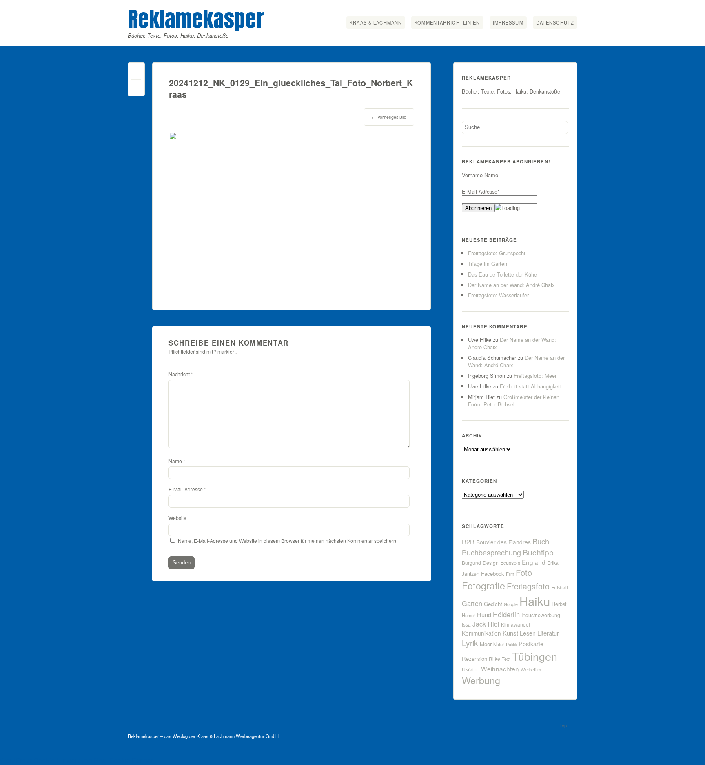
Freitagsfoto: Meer (535, 375)
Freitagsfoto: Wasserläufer (498, 295)
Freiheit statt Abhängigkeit (530, 386)
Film (510, 574)
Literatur (548, 633)
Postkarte (531, 643)
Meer (486, 644)
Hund (484, 614)
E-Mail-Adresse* (480, 191)
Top (563, 725)
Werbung (481, 680)
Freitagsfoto (528, 586)
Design (491, 563)
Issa (466, 624)
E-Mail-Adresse (187, 489)
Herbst (559, 604)
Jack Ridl (485, 624)
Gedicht (493, 604)
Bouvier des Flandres (503, 542)
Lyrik (470, 642)
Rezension (474, 658)
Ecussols (510, 563)
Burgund (471, 562)
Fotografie (483, 585)
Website (177, 517)
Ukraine (470, 669)
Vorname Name (480, 175)
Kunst (510, 633)
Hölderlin (506, 614)
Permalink (136, 73)
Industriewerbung (540, 615)
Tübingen (534, 656)
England (533, 562)
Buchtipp (538, 552)
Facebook (492, 574)
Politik (511, 644)
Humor (468, 615)
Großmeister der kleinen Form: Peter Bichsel (513, 400)
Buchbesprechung (491, 552)
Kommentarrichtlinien (447, 22)
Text (506, 659)
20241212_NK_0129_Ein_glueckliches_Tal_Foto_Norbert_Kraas (291, 88)
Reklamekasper (196, 19)
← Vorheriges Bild (389, 117)
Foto (524, 572)
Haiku (534, 600)
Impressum (508, 22)
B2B (468, 541)
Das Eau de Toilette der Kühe (502, 274)
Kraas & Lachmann (376, 22)
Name (176, 460)
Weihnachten (500, 668)
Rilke (494, 658)
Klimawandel (515, 624)
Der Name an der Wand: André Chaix (511, 285)
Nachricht (180, 373)
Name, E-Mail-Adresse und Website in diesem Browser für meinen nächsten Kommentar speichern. (287, 540)
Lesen (528, 633)
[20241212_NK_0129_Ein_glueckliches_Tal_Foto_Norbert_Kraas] (291, 137)
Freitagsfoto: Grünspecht (496, 253)
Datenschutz (555, 22)
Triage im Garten (487, 264)
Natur (498, 644)
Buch (540, 541)
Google (511, 604)
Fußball (559, 587)
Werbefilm (531, 669)
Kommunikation (481, 633)
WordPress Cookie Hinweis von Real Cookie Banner (76, 760)
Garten (472, 603)
